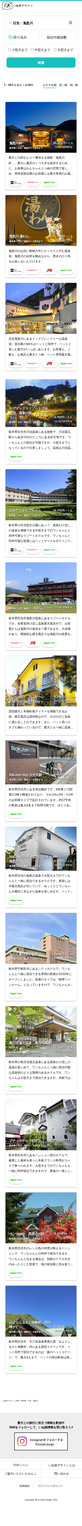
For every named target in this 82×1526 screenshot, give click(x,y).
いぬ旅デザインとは (61, 1465)
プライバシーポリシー (50, 1485)
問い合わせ (61, 1473)
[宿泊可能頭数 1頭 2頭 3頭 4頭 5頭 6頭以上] (58, 37)
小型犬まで (19, 50)
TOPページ (20, 1465)
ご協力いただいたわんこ (20, 1473)
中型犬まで (42, 50)
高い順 (74, 85)
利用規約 (25, 1485)
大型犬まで (65, 50)
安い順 (63, 85)
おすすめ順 (50, 85)
